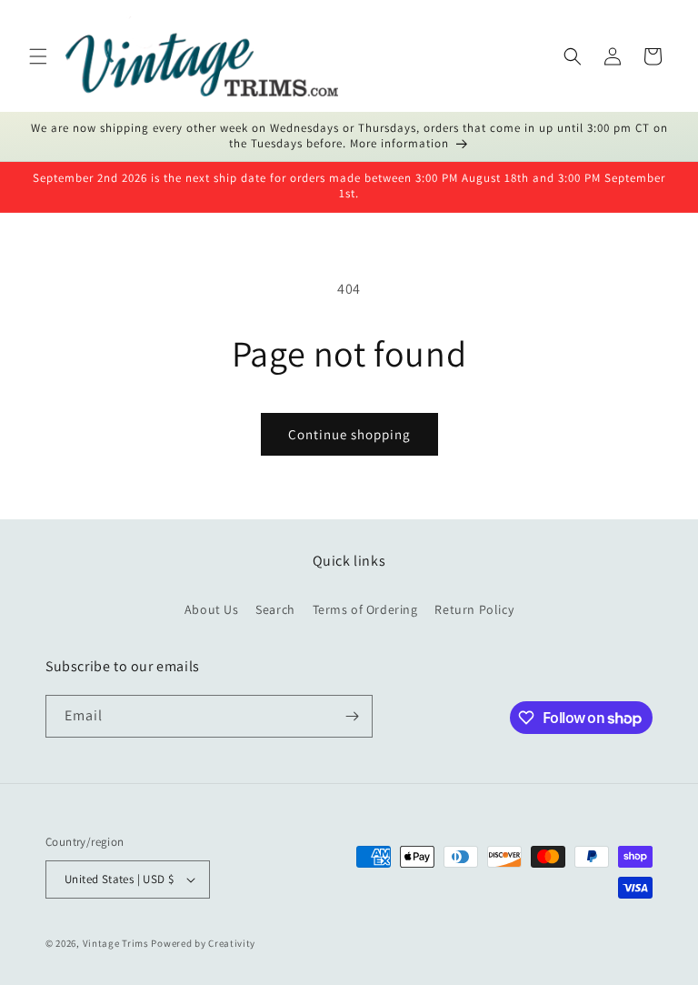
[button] (38, 56)
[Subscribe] (352, 716)
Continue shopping (349, 434)
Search (275, 609)
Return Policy (474, 609)
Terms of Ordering (365, 609)
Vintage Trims (116, 943)
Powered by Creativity (203, 943)
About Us (211, 609)
